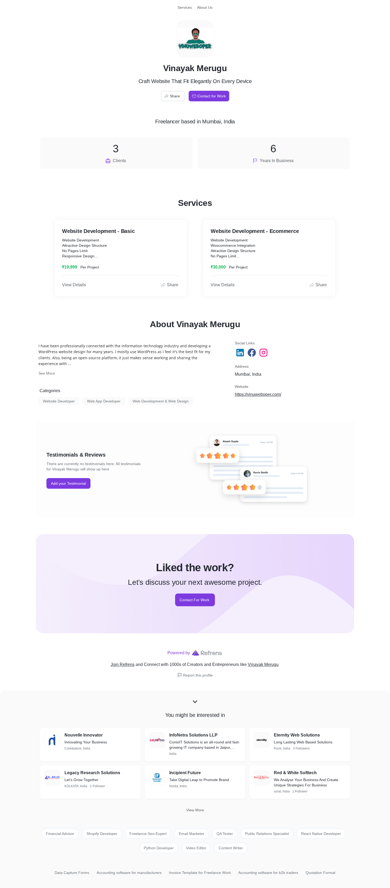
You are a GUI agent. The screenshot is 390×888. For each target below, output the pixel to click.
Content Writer (231, 848)
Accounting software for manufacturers (129, 872)
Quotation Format (320, 872)
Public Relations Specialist (267, 833)
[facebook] (252, 352)
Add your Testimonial (68, 483)
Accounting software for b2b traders (268, 872)
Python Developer (159, 848)
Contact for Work (211, 96)
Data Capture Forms (72, 872)
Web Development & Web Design (161, 401)
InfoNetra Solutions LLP (193, 735)
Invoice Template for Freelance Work (200, 872)
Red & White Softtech (295, 772)
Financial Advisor (60, 833)
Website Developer (59, 401)
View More (195, 810)
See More (46, 373)
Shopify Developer (101, 833)
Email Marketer (191, 833)
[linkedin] (240, 352)
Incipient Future (185, 772)
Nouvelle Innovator (83, 735)
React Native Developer (321, 833)
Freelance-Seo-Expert (148, 833)
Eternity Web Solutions (297, 735)
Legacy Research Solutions (92, 772)
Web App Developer (103, 401)
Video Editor (196, 848)
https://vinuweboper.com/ (258, 394)
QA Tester (224, 833)
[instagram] (264, 352)
